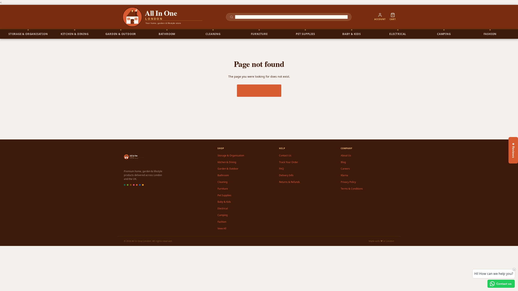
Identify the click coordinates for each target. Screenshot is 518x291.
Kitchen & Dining (227, 162)
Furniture (223, 188)
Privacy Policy (348, 182)
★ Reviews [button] (513, 150)
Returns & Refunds (289, 182)
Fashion (222, 222)
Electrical (223, 208)
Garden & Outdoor (228, 168)
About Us (346, 155)
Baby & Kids (224, 201)
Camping (223, 215)
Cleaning (222, 182)
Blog (343, 162)
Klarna (344, 175)
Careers (345, 168)
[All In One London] (162, 17)
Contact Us (285, 155)
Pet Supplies (224, 195)
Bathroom (223, 175)
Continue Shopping (259, 90)
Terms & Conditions (352, 188)
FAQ (281, 168)
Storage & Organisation (231, 155)
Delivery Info (286, 175)
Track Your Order (288, 162)
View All (222, 228)
